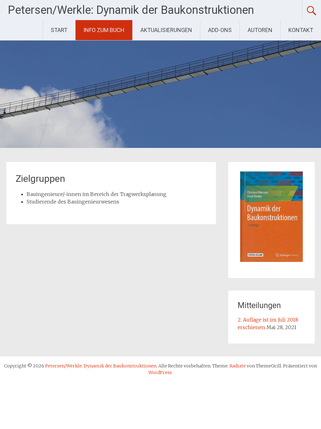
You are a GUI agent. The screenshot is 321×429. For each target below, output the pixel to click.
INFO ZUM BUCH (103, 30)
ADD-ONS (220, 30)
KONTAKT (300, 30)
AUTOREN (260, 30)
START (59, 30)
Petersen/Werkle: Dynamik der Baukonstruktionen (131, 10)
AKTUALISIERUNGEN (166, 30)
